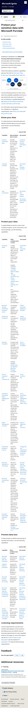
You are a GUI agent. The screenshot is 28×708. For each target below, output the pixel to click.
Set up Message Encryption (23, 343)
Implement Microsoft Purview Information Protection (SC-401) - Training (12, 671)
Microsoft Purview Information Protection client (5, 309)
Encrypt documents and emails (15, 276)
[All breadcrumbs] (2, 20)
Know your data (6, 42)
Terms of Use (20, 703)
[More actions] (25, 20)
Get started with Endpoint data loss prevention (22, 567)
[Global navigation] (1, 16)
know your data (18, 73)
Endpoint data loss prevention (5, 565)
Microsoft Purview (10, 20)
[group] (14, 385)
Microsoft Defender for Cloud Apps (5, 464)
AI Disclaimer (4, 699)
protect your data (6, 75)
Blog (22, 699)
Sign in (25, 17)
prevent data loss (20, 75)
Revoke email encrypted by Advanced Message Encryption (14, 368)
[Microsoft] (14, 17)
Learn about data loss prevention (22, 558)
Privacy (10, 701)
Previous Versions (14, 699)
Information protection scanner (5, 448)
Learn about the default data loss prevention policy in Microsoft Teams (22, 613)
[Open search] (20, 16)
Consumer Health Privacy (7, 703)
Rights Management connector (5, 424)
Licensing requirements (8, 48)
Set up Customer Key (22, 376)
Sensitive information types (5, 141)
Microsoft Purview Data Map (5, 480)
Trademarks (4, 706)
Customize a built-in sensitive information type (23, 143)
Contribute (4, 701)
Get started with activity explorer (23, 200)
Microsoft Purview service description (12, 52)
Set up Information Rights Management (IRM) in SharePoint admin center (23, 398)
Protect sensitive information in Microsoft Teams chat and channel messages (5, 613)
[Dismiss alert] (25, 2)
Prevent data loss (6, 46)
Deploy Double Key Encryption (23, 318)
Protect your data (6, 44)
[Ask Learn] (22, 20)
